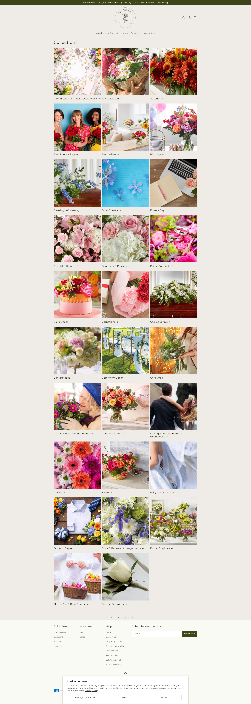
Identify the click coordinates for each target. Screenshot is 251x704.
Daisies (58, 492)
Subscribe (189, 633)
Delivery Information (115, 646)
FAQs (108, 632)
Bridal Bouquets (160, 266)
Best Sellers (109, 154)
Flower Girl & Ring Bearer (69, 604)
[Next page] (139, 617)
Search (83, 632)
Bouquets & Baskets (114, 266)
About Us (58, 646)
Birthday (155, 154)
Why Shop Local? (114, 641)
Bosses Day (157, 210)
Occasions (58, 637)
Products (58, 641)
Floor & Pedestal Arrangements (121, 548)
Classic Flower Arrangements (72, 433)
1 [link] (111, 617)
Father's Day (61, 548)
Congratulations (112, 433)
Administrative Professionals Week (75, 98)
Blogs (82, 637)
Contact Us (111, 637)
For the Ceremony (113, 604)
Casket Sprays (159, 321)
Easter (106, 492)
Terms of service (113, 664)
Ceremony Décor (112, 377)
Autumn (155, 98)
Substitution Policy (114, 660)
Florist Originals (160, 548)
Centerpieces (62, 377)
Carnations (108, 321)
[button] (122, 33)
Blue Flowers (110, 210)
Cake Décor (61, 321)
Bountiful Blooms (65, 266)
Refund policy (112, 655)
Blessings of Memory (67, 210)
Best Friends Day (64, 154)
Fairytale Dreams (161, 492)
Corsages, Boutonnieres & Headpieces (166, 435)
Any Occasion (110, 98)
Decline (163, 697)
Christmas (156, 377)
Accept (124, 697)
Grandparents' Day (62, 632)
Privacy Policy (91, 690)
